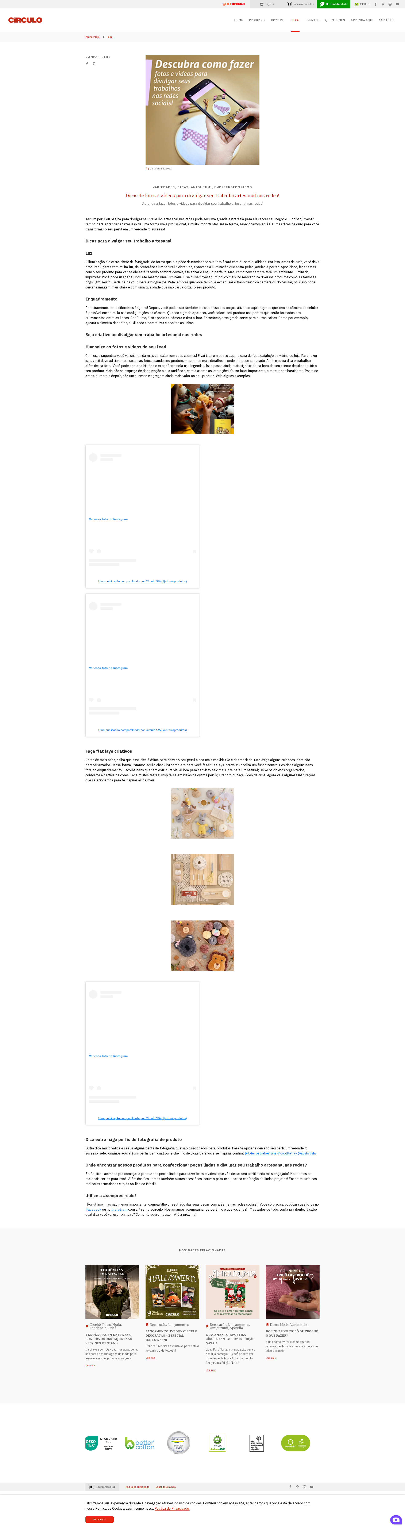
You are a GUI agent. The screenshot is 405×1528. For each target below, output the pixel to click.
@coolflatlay (287, 1153)
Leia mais (90, 1365)
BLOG (295, 20)
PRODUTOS (257, 20)
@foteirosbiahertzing (261, 1153)
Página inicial (92, 37)
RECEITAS (278, 20)
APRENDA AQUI (362, 20)
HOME (238, 20)
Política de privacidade (137, 1487)
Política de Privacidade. (172, 1508)
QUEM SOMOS (335, 20)
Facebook (93, 1209)
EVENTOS (312, 20)
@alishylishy (307, 1153)
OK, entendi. (99, 1519)
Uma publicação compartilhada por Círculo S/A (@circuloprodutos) (142, 581)
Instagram (119, 1209)
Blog (110, 37)
